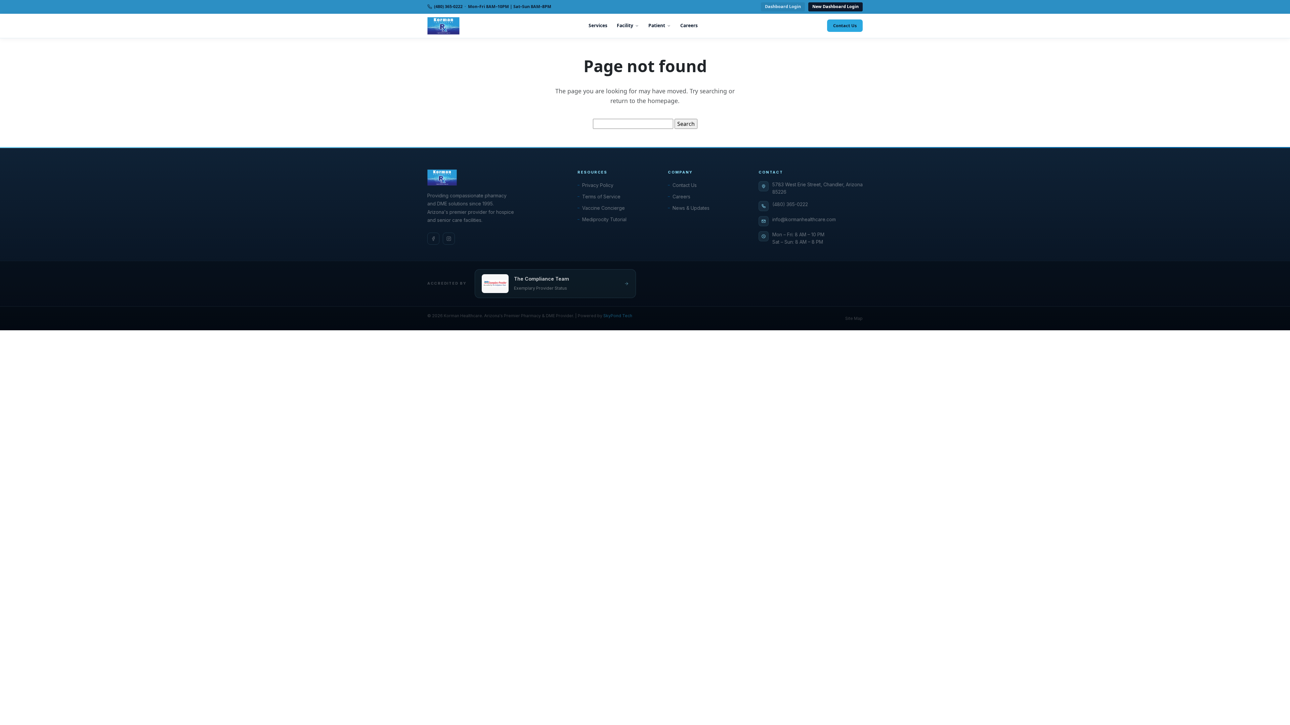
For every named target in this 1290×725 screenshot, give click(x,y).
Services (598, 25)
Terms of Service (601, 196)
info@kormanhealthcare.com (804, 219)
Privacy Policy (597, 185)
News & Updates (691, 208)
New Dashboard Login (835, 6)
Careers (689, 25)
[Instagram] (449, 239)
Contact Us (845, 25)
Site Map (854, 318)
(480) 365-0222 (790, 204)
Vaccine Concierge (603, 208)
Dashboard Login (783, 6)
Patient (656, 25)
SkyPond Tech (617, 315)
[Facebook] (433, 239)
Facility (625, 25)
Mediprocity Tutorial (604, 219)
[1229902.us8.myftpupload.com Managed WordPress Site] (443, 26)
